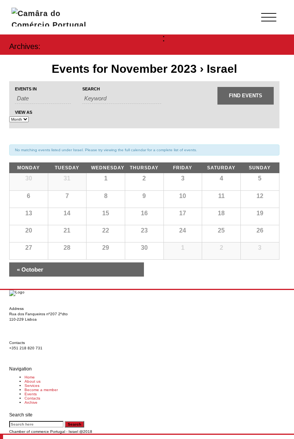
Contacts (32, 398)
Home (173, 36)
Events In (26, 89)
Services (31, 385)
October (30, 269)
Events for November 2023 (124, 68)
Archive (31, 402)
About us (32, 381)
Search (91, 89)
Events (30, 394)
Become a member (41, 390)
